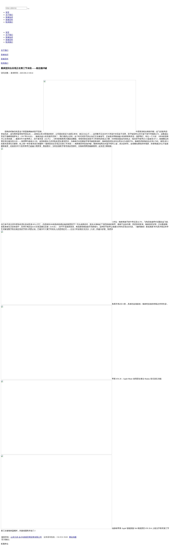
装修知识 (9, 17)
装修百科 (9, 20)
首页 (7, 12)
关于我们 (9, 15)
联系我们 (9, 22)
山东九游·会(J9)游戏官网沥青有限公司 (26, 537)
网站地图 (72, 537)
